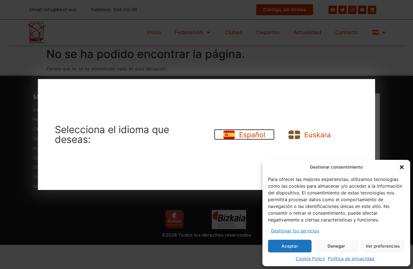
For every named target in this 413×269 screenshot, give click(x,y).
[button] (402, 167)
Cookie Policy (310, 258)
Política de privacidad (351, 258)
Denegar (336, 246)
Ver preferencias (383, 246)
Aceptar (290, 246)
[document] (206, 134)
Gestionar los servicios (295, 231)
